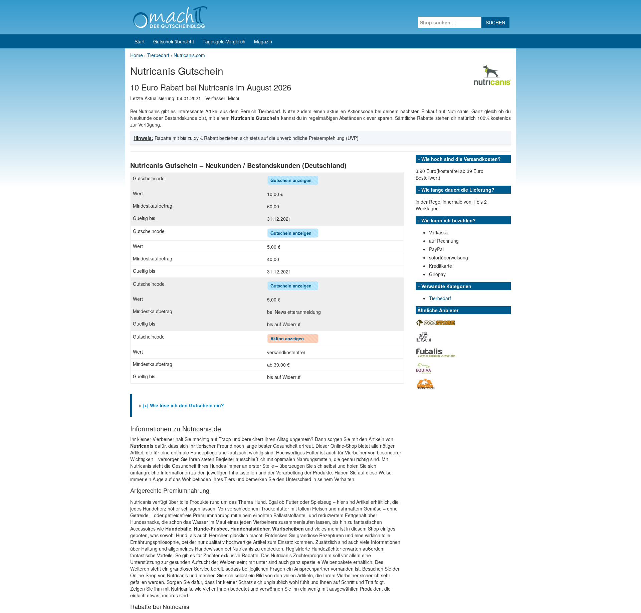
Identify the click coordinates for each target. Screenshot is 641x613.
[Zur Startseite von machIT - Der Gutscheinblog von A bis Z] (170, 16)
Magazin (263, 41)
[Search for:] (449, 22)
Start (140, 41)
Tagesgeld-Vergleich (224, 41)
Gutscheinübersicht (173, 41)
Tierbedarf (440, 298)
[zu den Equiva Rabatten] (423, 367)
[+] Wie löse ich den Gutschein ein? (183, 405)
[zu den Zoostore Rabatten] (436, 322)
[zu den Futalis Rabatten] (436, 352)
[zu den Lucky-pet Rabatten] (424, 336)
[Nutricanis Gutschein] (492, 74)
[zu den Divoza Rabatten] (425, 383)
